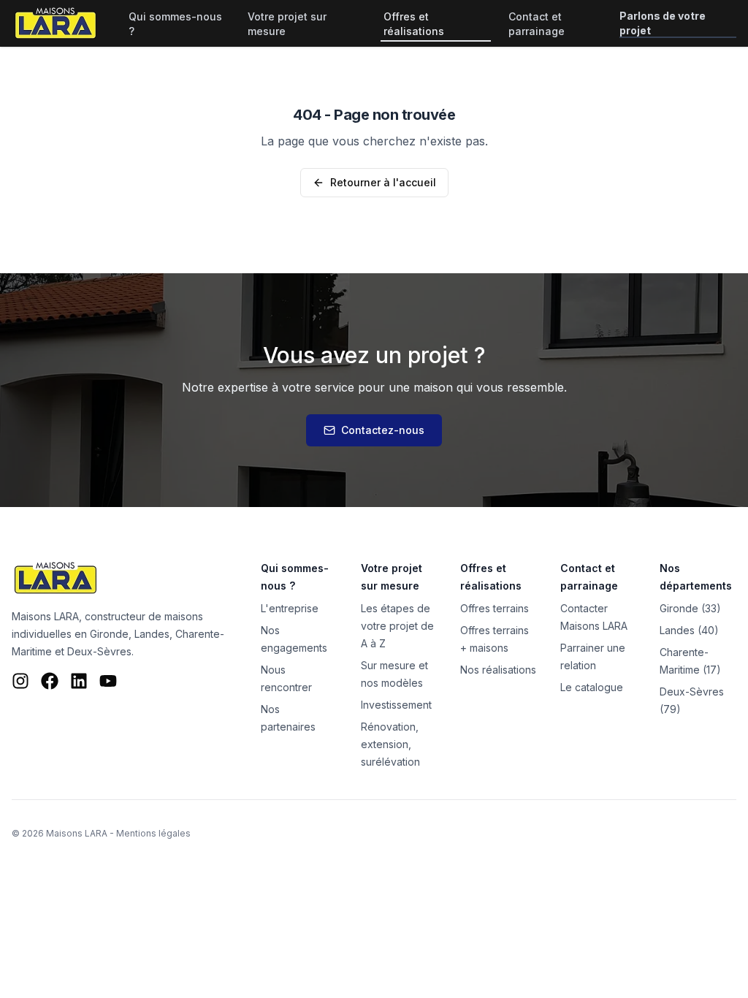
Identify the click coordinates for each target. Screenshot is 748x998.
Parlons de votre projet (662, 23)
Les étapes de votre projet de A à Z (397, 626)
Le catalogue (591, 687)
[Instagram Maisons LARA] (20, 681)
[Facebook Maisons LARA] (49, 681)
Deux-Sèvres (99, 651)
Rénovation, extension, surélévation (390, 744)
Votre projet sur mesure (287, 23)
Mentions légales (153, 833)
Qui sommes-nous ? (175, 23)
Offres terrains (494, 608)
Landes (151, 634)
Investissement (396, 704)
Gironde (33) (690, 608)
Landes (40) (689, 630)
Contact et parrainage (536, 23)
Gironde (109, 634)
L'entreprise (289, 608)
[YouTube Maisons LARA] (108, 681)
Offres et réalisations (413, 23)
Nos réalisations (498, 669)
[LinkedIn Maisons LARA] (79, 681)
